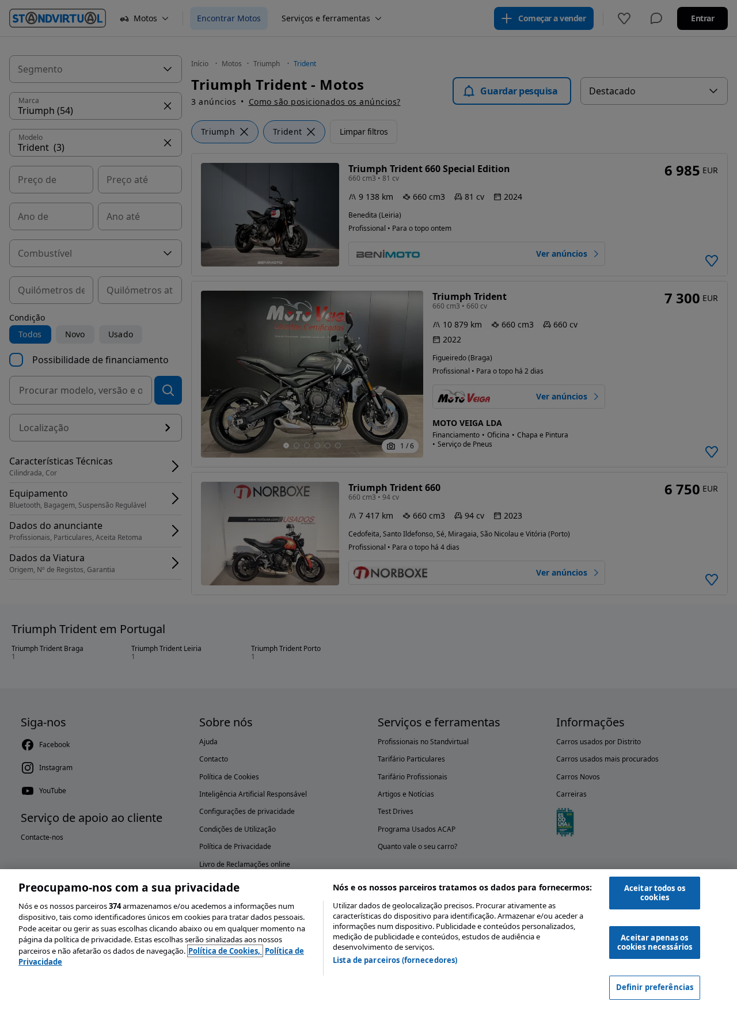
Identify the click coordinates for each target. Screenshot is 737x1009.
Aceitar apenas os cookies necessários (654, 942)
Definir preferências (655, 987)
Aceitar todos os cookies (654, 893)
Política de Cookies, (225, 951)
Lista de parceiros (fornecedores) (395, 960)
